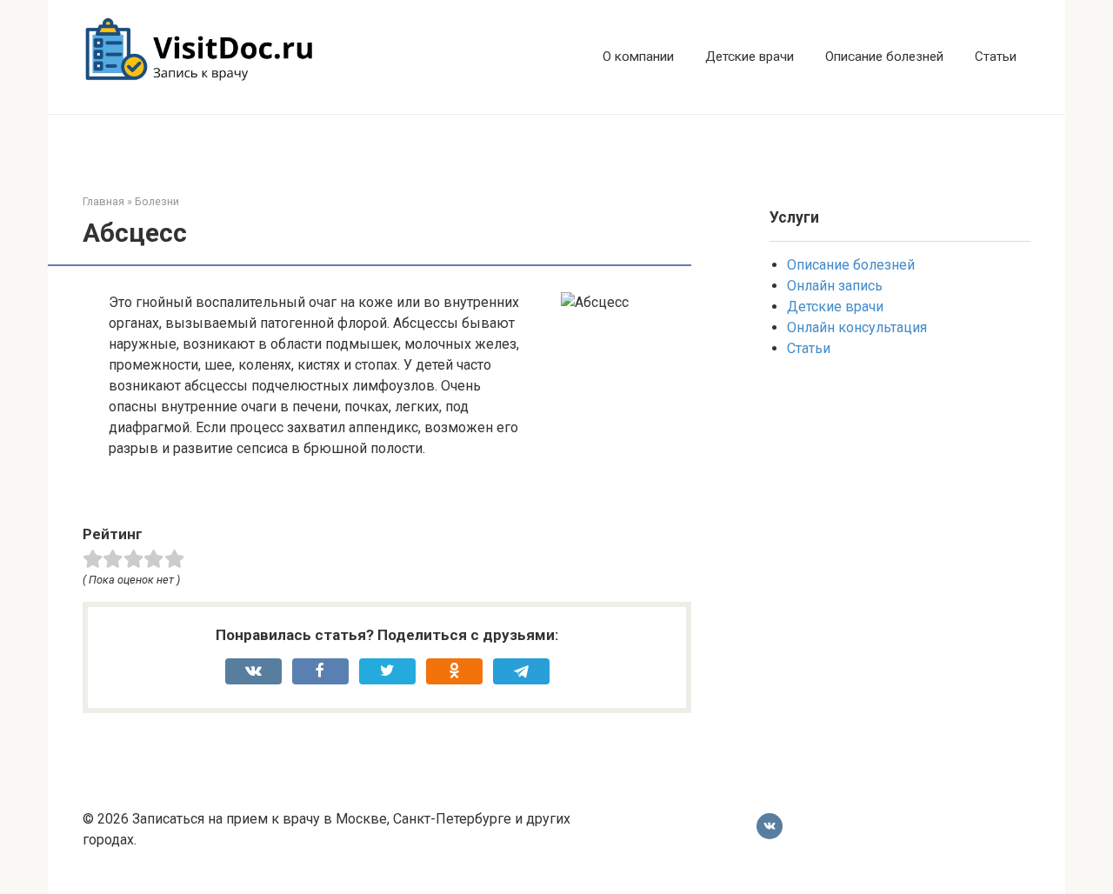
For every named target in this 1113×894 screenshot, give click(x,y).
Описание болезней (884, 56)
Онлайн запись (835, 285)
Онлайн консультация (857, 327)
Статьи (995, 56)
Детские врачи (749, 56)
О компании (638, 56)
